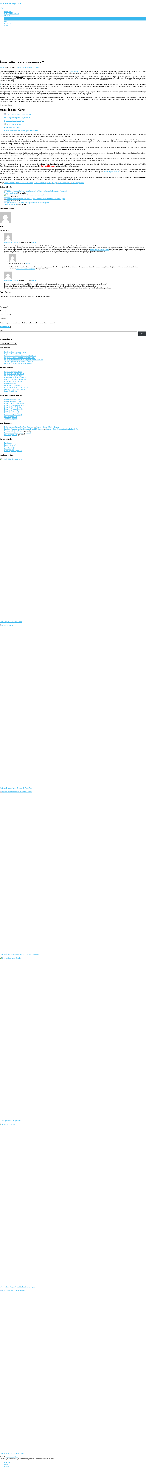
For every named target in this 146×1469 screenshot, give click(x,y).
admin (2, 67)
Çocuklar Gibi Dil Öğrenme (18, 19)
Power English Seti (10, 391)
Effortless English (10, 383)
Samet (29, 433)
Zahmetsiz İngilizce (10, 419)
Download (7, 23)
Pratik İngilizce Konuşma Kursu (15, 352)
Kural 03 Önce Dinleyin (12, 407)
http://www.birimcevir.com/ (99, 250)
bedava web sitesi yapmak (42, 183)
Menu (2, 8)
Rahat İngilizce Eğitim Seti (13, 451)
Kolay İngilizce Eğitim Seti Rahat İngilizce (18, 427)
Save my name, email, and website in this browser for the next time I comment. (28, 323)
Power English (9, 449)
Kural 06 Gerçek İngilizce (13, 413)
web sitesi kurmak (64, 183)
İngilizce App (8, 443)
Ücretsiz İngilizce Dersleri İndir (14, 377)
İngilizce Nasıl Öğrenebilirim (14, 374)
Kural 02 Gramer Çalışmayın (14, 405)
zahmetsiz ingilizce (10, 3)
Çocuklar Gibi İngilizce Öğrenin (15, 379)
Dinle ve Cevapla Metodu (13, 381)
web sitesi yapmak (77, 183)
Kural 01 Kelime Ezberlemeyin (14, 403)
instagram (7, 1466)
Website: (3, 319)
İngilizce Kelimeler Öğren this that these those (19, 358)
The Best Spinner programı (25, 269)
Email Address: (5, 315)
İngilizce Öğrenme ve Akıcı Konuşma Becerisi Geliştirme (23, 360)
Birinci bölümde (74, 71)
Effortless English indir (12, 399)
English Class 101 (10, 445)
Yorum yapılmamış (10, 193)
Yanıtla (33, 242)
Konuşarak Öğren (10, 447)
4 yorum (36, 67)
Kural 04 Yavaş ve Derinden (13, 409)
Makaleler (7, 16)
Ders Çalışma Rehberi (11, 14)
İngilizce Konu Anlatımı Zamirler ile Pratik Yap (20, 356)
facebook (7, 1462)
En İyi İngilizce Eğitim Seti (13, 385)
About (6, 25)
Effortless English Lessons (13, 401)
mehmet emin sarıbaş (11, 242)
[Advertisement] (73, 43)
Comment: (4, 307)
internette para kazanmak (111, 172)
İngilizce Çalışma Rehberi (13, 372)
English (6, 21)
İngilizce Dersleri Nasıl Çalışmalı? (15, 354)
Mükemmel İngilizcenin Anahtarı (20, 17)
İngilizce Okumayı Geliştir (13, 376)
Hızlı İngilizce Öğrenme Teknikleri (16, 387)
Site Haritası (8, 12)
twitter (6, 1464)
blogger (54, 183)
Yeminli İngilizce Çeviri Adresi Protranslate (18, 362)
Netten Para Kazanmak (24, 67)
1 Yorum (7, 197)
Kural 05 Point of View (12, 411)
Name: (2, 311)
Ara (1, 330)
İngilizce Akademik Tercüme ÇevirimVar (18, 363)
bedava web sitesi (9, 183)
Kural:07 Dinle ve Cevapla (13, 415)
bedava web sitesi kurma (24, 183)
